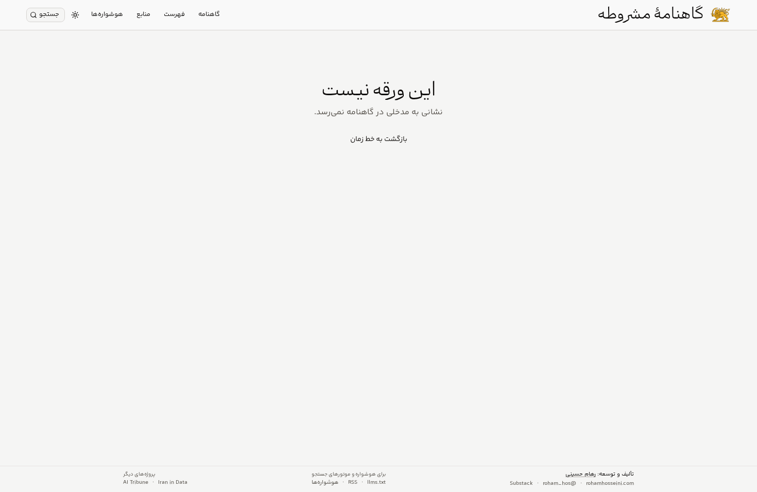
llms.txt (376, 483)
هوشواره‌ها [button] (107, 14)
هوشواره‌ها (325, 483)
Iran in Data (172, 483)
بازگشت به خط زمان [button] (378, 139)
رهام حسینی (580, 474)
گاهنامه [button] (209, 14)
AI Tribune (135, 483)
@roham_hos (559, 484)
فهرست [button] (174, 14)
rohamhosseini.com (610, 484)
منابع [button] (143, 14)
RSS (352, 483)
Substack (521, 484)
